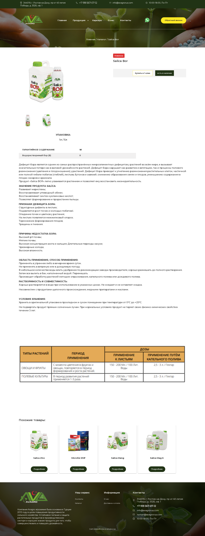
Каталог (102, 39)
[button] (79, 20)
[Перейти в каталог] (127, 73)
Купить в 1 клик (142, 73)
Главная (62, 20)
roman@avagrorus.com (149, 514)
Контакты (125, 20)
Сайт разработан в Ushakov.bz (102, 529)
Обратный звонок (173, 20)
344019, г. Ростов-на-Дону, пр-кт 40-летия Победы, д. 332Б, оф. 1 (160, 500)
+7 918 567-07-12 (88, 2)
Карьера (97, 20)
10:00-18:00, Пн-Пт (158, 3)
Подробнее (39, 469)
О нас (111, 20)
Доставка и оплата (112, 503)
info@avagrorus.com (123, 3)
